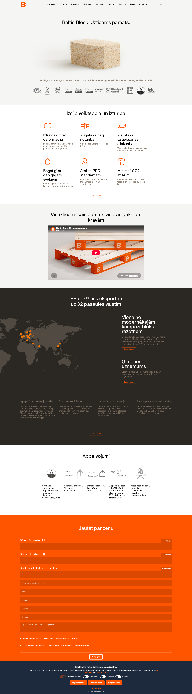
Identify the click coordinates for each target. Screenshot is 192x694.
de (161, 4)
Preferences (94, 677)
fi (157, 4)
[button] (189, 663)
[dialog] (96, 677)
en (153, 4)
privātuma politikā (101, 672)
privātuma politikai (53, 645)
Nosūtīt (96, 656)
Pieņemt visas (114, 683)
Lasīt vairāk (129, 349)
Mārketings (126, 677)
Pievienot (167, 541)
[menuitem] (50, 4)
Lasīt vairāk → (96, 688)
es (170, 4)
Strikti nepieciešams (74, 677)
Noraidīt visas (96, 683)
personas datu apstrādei (37, 645)
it (165, 4)
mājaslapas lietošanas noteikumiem (76, 645)
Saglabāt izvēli (78, 683)
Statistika (110, 677)
